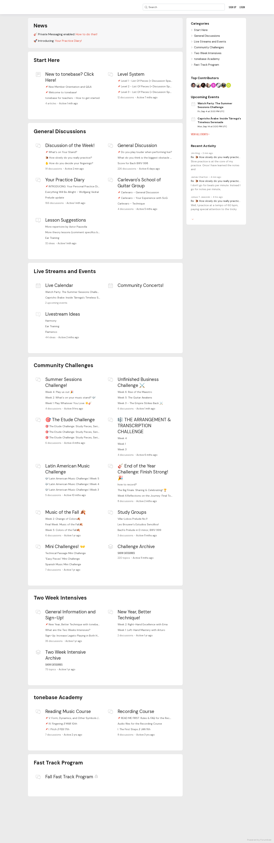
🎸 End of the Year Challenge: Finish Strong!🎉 (143, 472)
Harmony (50, 320)
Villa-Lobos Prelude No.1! (132, 518)
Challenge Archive (136, 546)
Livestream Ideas (62, 314)
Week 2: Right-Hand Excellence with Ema (143, 624)
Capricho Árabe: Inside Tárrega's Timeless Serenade (76, 297)
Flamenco (51, 332)
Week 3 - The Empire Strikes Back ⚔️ (140, 403)
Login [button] (242, 7)
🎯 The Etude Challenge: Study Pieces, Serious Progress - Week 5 (85, 432)
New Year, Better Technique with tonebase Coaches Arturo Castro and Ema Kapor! (99, 624)
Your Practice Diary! (68, 41)
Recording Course (136, 711)
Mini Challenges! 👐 (65, 546)
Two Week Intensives (60, 597)
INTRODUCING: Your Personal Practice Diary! (75, 186)
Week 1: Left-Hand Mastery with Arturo (141, 630)
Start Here (47, 60)
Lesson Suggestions (65, 220)
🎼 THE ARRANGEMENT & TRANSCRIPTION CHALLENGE (144, 425)
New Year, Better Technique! (134, 615)
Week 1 (122, 443)
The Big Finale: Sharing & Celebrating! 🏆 (142, 490)
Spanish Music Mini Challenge (63, 564)
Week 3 (122, 449)
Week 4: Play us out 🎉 (59, 392)
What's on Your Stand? (63, 152)
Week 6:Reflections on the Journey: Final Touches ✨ (150, 495)
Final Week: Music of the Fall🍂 (64, 524)
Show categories (126, 552)
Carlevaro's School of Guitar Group (139, 183)
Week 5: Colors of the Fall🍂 (62, 530)
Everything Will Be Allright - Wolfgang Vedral (72, 192)
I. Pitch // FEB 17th (59, 729)
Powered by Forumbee (259, 840)
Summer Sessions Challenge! (63, 382)
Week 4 (122, 438)
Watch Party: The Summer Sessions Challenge (73, 292)
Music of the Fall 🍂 (65, 512)
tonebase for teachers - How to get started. (72, 98)
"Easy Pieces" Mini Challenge (62, 558)
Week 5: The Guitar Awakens (135, 397)
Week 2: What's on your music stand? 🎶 (70, 397)
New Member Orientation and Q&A (70, 86)
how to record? (127, 484)
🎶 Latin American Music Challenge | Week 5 (72, 478)
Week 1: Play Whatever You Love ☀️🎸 (68, 403)
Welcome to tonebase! (63, 92)
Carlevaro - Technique (131, 203)
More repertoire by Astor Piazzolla (66, 226)
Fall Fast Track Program (69, 777)
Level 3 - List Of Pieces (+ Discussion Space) (148, 92)
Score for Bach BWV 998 (133, 163)
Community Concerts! (140, 285)
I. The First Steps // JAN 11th (134, 729)
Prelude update (54, 197)
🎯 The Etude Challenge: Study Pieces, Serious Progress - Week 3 (85, 437)
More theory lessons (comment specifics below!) (75, 232)
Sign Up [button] (232, 7)
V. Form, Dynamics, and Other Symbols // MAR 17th (79, 718)
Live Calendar (59, 285)
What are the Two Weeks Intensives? (67, 630)
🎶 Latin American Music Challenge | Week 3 (72, 489)
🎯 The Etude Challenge (70, 420)
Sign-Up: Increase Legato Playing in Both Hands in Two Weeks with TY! (88, 635)
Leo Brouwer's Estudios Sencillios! (138, 524)
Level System (131, 74)
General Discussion (137, 145)
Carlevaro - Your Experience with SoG (144, 198)
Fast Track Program (58, 762)
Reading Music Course (68, 711)
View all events (199, 134)
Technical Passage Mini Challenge (65, 553)
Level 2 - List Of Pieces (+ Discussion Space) (148, 86)
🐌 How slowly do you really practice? (68, 157)
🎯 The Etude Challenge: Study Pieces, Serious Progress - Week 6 (85, 426)
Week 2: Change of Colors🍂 (62, 518)
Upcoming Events (205, 97)
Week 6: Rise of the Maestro (135, 392)
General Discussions (60, 131)
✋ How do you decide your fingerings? (69, 163)
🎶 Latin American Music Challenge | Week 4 (72, 484)
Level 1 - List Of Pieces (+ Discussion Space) (148, 80)
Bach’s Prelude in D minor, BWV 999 (139, 530)
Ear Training (52, 238)
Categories (200, 23)
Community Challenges (63, 365)
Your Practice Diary (64, 180)
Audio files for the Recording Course (140, 723)
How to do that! (86, 34)
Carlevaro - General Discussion (140, 192)
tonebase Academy (58, 697)
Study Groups (132, 512)
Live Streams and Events (65, 271)
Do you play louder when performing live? (146, 152)
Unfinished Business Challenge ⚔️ (138, 382)
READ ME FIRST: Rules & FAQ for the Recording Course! (154, 718)
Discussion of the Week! (70, 145)
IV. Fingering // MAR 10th (63, 723)
